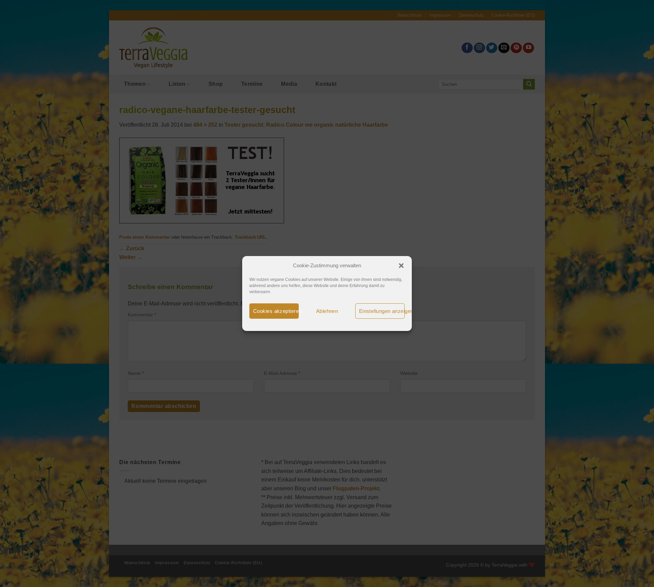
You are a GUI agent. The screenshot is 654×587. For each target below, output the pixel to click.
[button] (401, 265)
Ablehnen (327, 311)
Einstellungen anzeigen (382, 311)
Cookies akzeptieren (276, 311)
